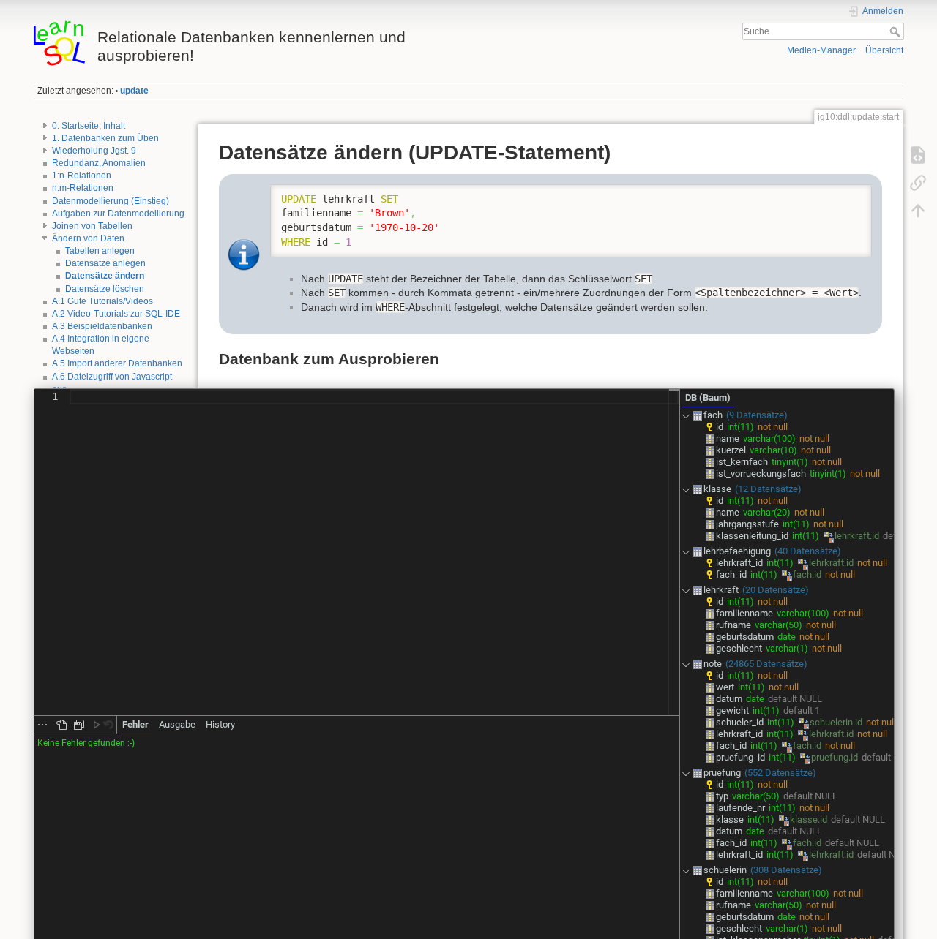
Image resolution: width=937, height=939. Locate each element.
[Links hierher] (918, 183)
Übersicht (884, 50)
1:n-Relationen (81, 175)
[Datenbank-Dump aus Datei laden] (61, 725)
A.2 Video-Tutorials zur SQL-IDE (116, 314)
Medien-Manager (821, 50)
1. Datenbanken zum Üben (105, 138)
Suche (896, 31)
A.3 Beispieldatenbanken (102, 326)
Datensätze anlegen (105, 263)
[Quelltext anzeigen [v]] (918, 155)
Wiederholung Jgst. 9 (94, 151)
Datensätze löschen (104, 289)
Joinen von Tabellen (92, 226)
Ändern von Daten (88, 238)
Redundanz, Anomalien (99, 163)
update (134, 91)
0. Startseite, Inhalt (88, 126)
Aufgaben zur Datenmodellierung (118, 213)
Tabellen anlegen (100, 251)
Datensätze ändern (104, 276)
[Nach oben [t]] (918, 211)
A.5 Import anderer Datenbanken (117, 363)
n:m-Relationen (82, 188)
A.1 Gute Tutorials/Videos (102, 301)
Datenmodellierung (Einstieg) (110, 201)
